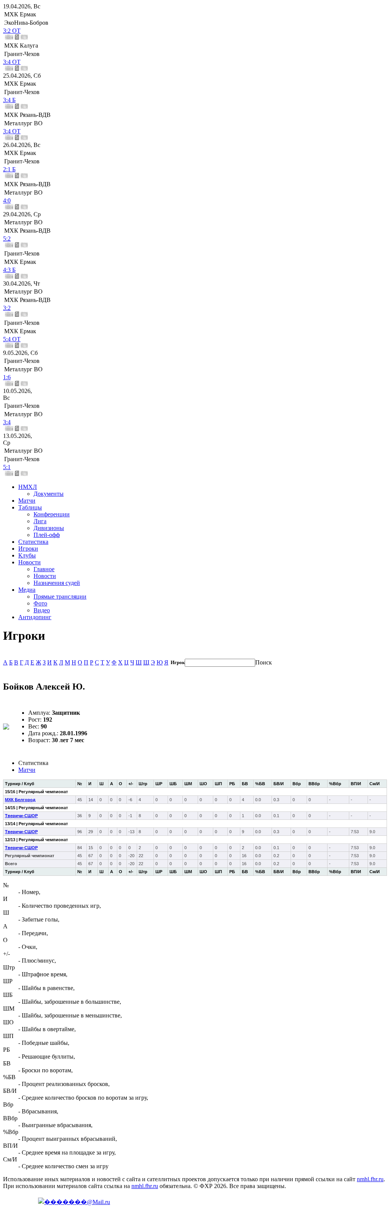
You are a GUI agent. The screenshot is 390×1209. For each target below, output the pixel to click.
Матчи (26, 500)
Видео (42, 610)
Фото (40, 603)
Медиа (26, 589)
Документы (49, 493)
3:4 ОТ (12, 62)
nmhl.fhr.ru (370, 1179)
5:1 (7, 467)
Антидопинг (34, 617)
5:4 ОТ (12, 339)
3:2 (7, 308)
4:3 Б (9, 270)
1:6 (7, 377)
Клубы (27, 555)
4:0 (7, 200)
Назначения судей (57, 583)
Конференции (52, 514)
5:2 (7, 238)
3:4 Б (9, 100)
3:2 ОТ (12, 30)
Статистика (33, 541)
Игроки (28, 548)
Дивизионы (49, 528)
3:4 (7, 422)
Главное (44, 569)
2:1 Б (9, 169)
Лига (40, 521)
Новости (29, 562)
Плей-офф (47, 535)
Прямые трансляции (60, 596)
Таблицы (30, 507)
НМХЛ (27, 487)
